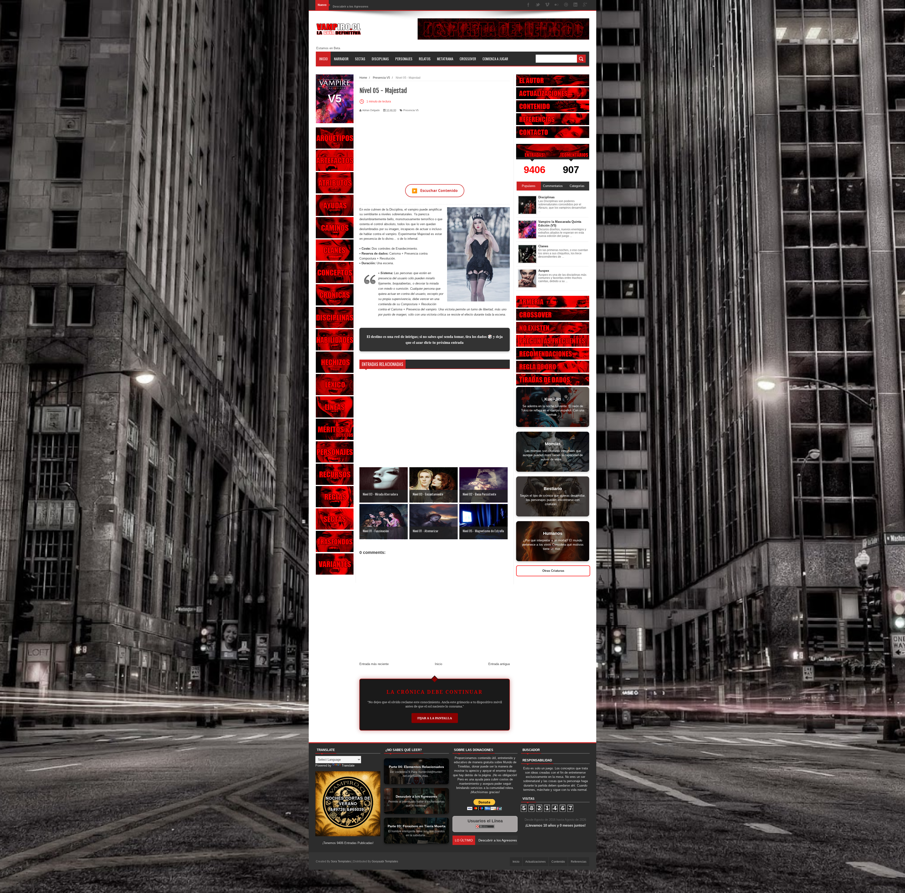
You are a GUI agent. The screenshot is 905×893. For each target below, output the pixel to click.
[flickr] (556, 5)
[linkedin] (575, 5)
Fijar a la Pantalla (434, 718)
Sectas (360, 58)
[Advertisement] (434, 145)
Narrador (341, 58)
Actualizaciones (535, 861)
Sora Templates (341, 861)
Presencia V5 (411, 110)
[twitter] (538, 5)
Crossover (468, 58)
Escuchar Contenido (435, 190)
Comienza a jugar (495, 58)
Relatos (425, 58)
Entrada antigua (499, 664)
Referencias (578, 861)
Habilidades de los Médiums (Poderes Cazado (512, 840)
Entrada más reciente (374, 664)
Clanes (543, 246)
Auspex (543, 270)
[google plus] (585, 5)
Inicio (323, 58)
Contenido (558, 861)
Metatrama (445, 58)
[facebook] (528, 5)
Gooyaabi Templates (385, 861)
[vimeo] (547, 5)
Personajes (403, 58)
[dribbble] (566, 5)
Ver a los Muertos (344, 5)
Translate (348, 765)
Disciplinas (380, 58)
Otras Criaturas (553, 570)
